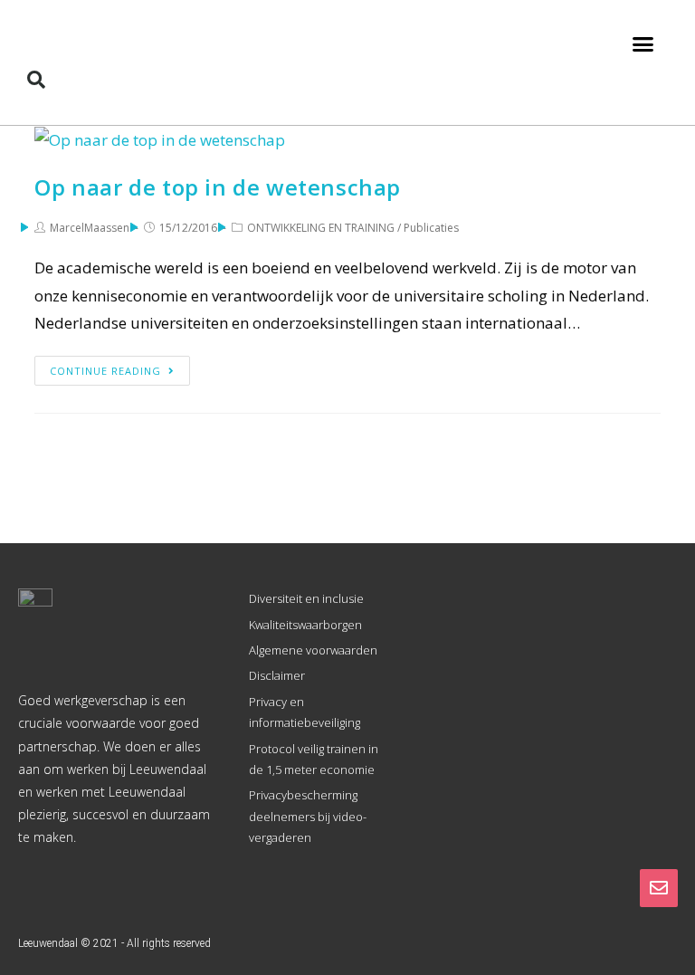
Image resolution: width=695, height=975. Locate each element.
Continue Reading (105, 371)
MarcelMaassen (89, 227)
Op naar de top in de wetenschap (217, 187)
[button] (642, 44)
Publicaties (431, 227)
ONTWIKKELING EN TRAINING (321, 227)
